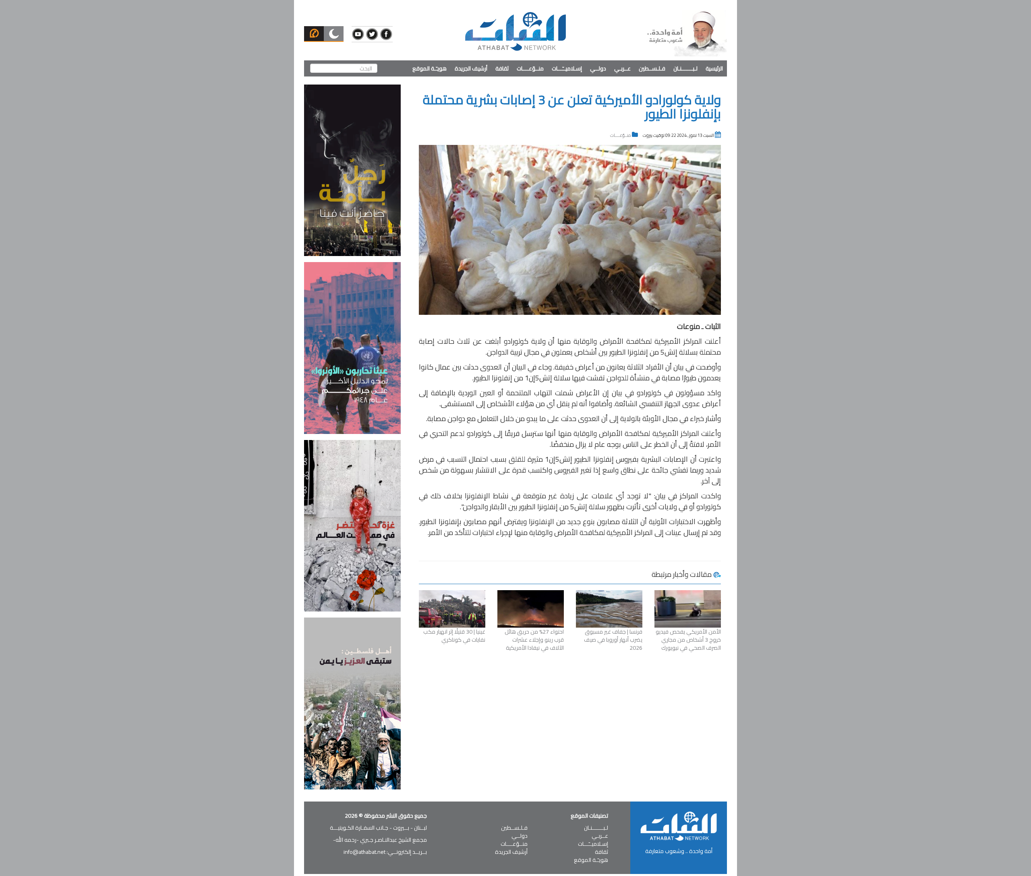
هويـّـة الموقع (429, 68)
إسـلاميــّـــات (567, 68)
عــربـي (622, 68)
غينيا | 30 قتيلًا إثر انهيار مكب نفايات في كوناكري (454, 635)
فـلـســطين (652, 68)
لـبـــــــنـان (685, 68)
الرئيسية (714, 68)
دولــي (598, 68)
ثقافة (502, 68)
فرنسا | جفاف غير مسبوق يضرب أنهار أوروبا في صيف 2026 (613, 639)
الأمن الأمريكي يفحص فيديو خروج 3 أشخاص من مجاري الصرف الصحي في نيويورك (688, 639)
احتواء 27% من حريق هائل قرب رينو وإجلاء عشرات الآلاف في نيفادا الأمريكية (534, 639)
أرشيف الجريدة (471, 68)
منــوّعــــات (530, 68)
